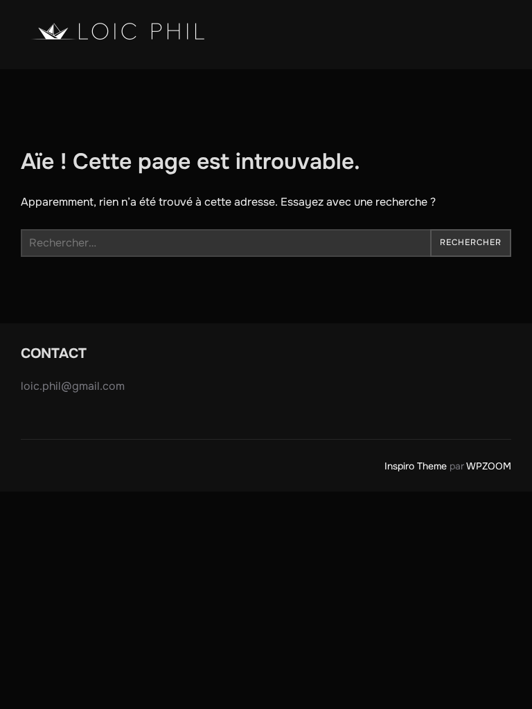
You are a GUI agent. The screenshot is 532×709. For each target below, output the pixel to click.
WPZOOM (488, 466)
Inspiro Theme (415, 466)
